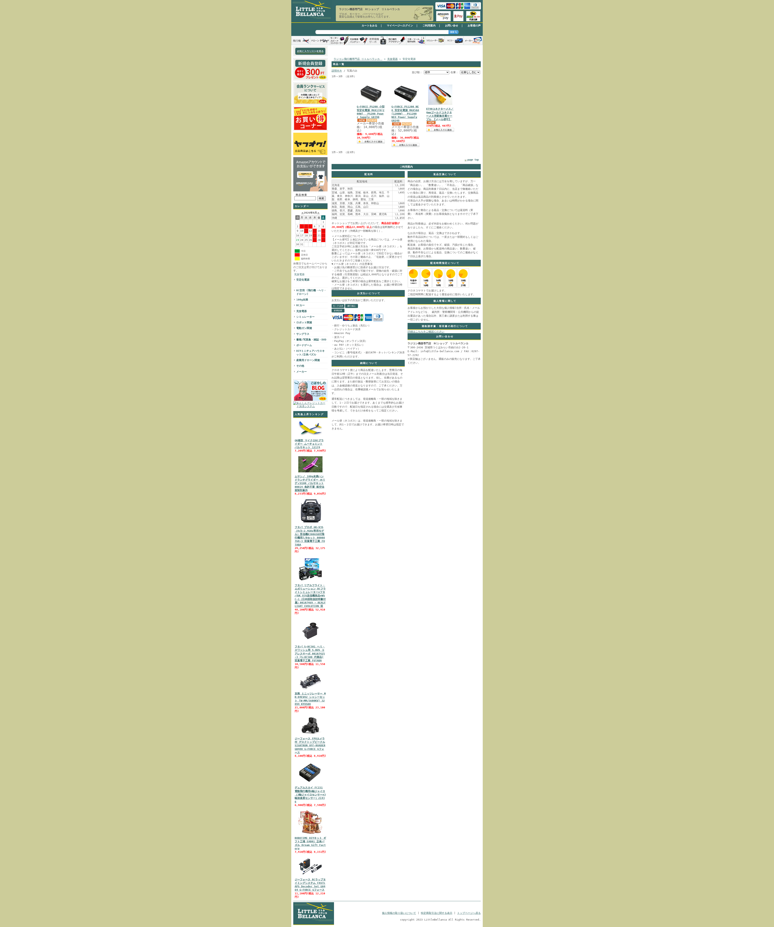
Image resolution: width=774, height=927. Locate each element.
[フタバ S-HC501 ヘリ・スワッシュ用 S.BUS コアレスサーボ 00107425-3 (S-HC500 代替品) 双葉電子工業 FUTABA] (310, 642)
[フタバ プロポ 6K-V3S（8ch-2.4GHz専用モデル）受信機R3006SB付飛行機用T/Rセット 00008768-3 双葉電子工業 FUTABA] (310, 523)
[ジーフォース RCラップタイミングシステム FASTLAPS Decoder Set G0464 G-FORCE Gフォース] (310, 875)
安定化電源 (302, 279)
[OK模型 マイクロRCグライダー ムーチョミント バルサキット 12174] (310, 436)
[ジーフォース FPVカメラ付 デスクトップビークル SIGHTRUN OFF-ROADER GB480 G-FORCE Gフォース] (310, 734)
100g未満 (302, 299)
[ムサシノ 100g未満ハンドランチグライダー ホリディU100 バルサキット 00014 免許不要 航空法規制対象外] (310, 472)
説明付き (337, 70)
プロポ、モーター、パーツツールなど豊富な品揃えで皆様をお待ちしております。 (365, 15)
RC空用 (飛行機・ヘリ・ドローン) (311, 292)
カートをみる (369, 25)
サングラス (302, 333)
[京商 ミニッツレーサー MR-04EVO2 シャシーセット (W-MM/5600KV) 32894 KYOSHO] (310, 689)
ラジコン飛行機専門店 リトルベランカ (358, 59)
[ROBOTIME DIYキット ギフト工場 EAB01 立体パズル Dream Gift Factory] (310, 834)
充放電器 (299, 274)
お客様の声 (474, 25)
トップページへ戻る (469, 912)
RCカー (300, 305)
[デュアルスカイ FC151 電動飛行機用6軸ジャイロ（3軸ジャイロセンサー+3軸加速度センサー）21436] (310, 783)
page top (473, 159)
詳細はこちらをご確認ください (426, 331)
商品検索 (301, 194)
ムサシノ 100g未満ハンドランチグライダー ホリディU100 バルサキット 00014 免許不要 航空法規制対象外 (310, 483)
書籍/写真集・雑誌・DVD (311, 339)
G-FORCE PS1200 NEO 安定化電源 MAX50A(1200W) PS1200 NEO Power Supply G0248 (405, 113)
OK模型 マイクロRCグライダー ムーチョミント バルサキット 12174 (309, 444)
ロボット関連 (304, 322)
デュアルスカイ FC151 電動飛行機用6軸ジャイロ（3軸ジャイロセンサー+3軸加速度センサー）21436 (310, 794)
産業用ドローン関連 (308, 360)
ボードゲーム (304, 345)
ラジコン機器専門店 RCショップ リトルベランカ (369, 9)
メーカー (301, 371)
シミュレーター (305, 316)
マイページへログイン (400, 25)
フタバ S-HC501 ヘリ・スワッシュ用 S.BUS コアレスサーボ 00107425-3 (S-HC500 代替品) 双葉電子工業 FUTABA (310, 653)
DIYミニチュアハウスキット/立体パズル (310, 352)
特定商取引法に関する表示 (436, 912)
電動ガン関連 (304, 328)
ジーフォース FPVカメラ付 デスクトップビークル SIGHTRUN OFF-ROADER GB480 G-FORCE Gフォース (310, 745)
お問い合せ (451, 25)
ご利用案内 (429, 25)
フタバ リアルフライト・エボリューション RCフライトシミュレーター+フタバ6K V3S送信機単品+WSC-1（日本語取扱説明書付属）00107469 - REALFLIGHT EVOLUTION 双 (310, 596)
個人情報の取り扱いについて (399, 912)
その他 (300, 365)
